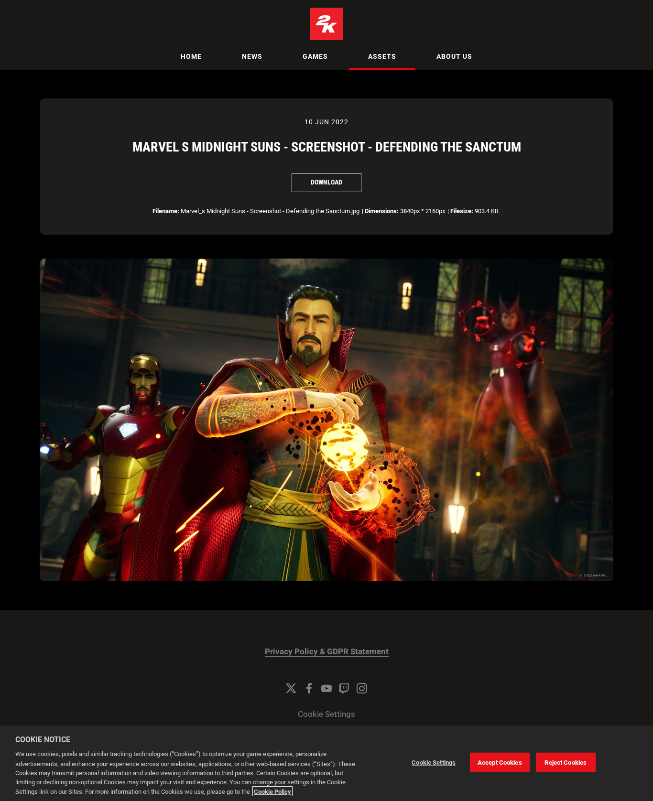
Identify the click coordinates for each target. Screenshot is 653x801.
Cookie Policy (272, 791)
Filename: (165, 211)
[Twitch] (344, 688)
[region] (326, 763)
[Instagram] (362, 688)
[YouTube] (326, 688)
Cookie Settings (326, 714)
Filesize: (461, 211)
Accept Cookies (500, 762)
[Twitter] (291, 688)
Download (326, 182)
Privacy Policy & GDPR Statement (327, 651)
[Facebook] (309, 688)
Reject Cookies (565, 762)
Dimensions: (382, 211)
